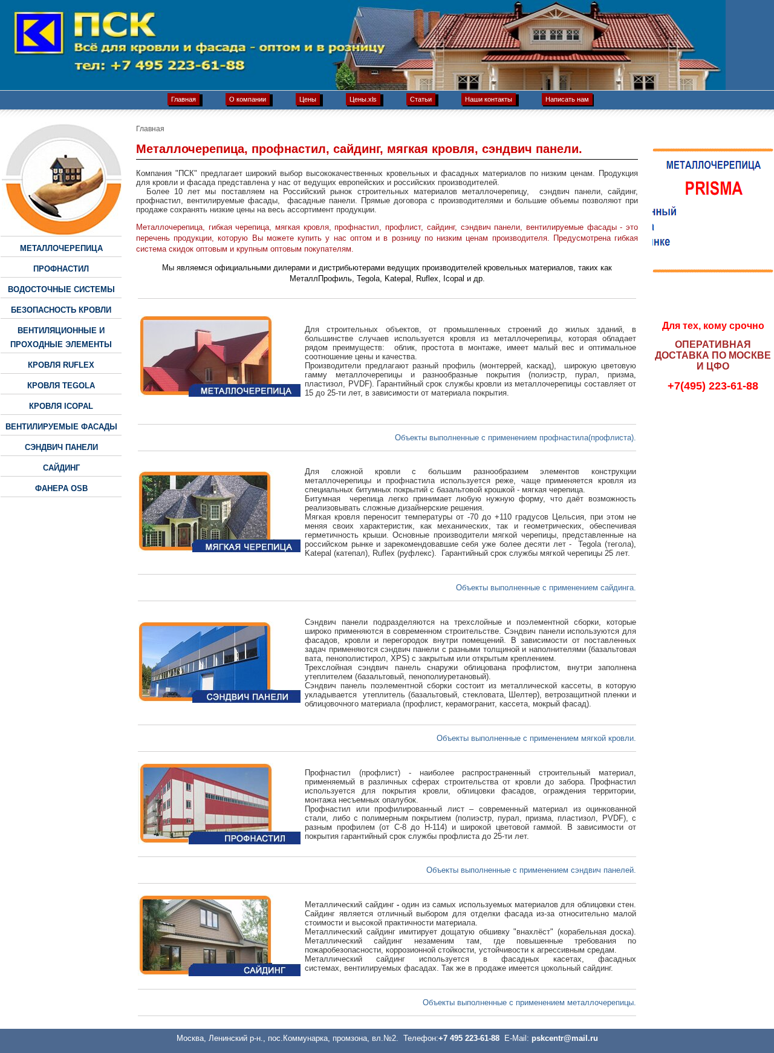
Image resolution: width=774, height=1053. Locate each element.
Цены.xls (363, 99)
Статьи (421, 99)
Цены (307, 99)
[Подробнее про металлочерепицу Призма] (712, 270)
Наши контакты (488, 99)
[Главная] (387, 87)
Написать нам (567, 99)
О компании (247, 99)
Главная (183, 99)
